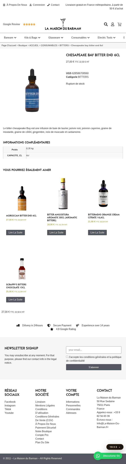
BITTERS (64, 45)
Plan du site (42, 442)
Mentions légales (45, 405)
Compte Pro (41, 435)
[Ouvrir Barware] (15, 38)
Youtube (9, 413)
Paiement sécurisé (45, 427)
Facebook (10, 402)
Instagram (10, 405)
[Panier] (119, 24)
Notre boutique (43, 431)
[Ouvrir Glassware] (62, 38)
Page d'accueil (9, 45)
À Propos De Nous (45, 424)
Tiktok (8, 409)
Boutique (22, 45)
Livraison (40, 402)
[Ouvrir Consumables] (88, 38)
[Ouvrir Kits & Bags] (39, 38)
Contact (39, 438)
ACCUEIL (33, 45)
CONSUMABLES (49, 45)
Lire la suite (15, 232)
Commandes (73, 409)
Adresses (71, 413)
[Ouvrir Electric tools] (114, 38)
